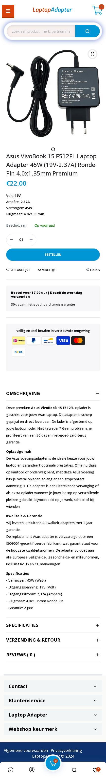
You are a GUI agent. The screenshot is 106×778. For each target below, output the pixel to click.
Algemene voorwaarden (26, 750)
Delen (95, 269)
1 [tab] (53, 149)
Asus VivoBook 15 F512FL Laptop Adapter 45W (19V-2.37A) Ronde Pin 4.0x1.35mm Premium (51, 164)
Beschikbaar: (16, 225)
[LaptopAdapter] (52, 11)
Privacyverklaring (66, 750)
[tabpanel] (53, 93)
